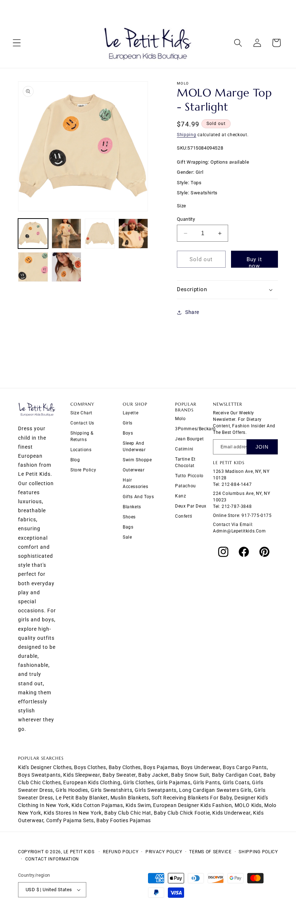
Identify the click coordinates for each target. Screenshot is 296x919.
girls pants (206, 782)
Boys (128, 433)
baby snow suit (190, 775)
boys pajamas (160, 767)
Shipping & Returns (81, 436)
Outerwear (133, 470)
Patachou (185, 485)
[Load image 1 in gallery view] (33, 234)
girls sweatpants (156, 790)
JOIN (262, 447)
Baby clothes (125, 767)
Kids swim (138, 805)
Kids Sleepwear (81, 775)
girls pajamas (174, 782)
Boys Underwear (200, 767)
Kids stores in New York (73, 813)
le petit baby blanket (82, 798)
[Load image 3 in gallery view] (100, 234)
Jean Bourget (189, 438)
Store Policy (83, 470)
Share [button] (192, 312)
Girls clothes (138, 782)
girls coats (236, 782)
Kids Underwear (231, 813)
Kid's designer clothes (44, 767)
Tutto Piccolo (189, 475)
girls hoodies (72, 790)
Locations (80, 449)
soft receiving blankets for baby (192, 798)
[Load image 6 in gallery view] (67, 267)
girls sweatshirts (111, 790)
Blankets (132, 506)
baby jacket (153, 775)
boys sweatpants (39, 775)
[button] (16, 42)
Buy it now (254, 262)
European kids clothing (91, 782)
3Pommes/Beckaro (195, 428)
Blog (75, 459)
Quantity (186, 219)
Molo (180, 418)
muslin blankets (129, 798)
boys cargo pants (245, 767)
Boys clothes (90, 767)
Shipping (186, 134)
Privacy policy (163, 851)
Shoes (129, 516)
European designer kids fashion (192, 805)
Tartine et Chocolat (185, 462)
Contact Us (82, 423)
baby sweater (119, 775)
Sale (127, 537)
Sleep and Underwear (134, 446)
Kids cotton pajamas (97, 805)
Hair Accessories (135, 483)
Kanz (180, 496)
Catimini (184, 449)
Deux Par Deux (190, 506)
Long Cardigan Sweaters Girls (215, 790)
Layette (130, 412)
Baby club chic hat (127, 813)
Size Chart (81, 412)
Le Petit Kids (79, 851)
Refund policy (120, 851)
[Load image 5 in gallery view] (33, 267)
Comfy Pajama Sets (70, 820)
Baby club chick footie (182, 813)
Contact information (52, 859)
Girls (127, 423)
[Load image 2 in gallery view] (67, 234)
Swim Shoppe (137, 459)
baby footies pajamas (123, 820)
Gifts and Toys (138, 496)
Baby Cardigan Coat (236, 775)
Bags (128, 527)
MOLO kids (248, 805)
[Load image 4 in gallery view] (133, 234)
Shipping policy (258, 851)
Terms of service (210, 851)
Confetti (183, 516)
